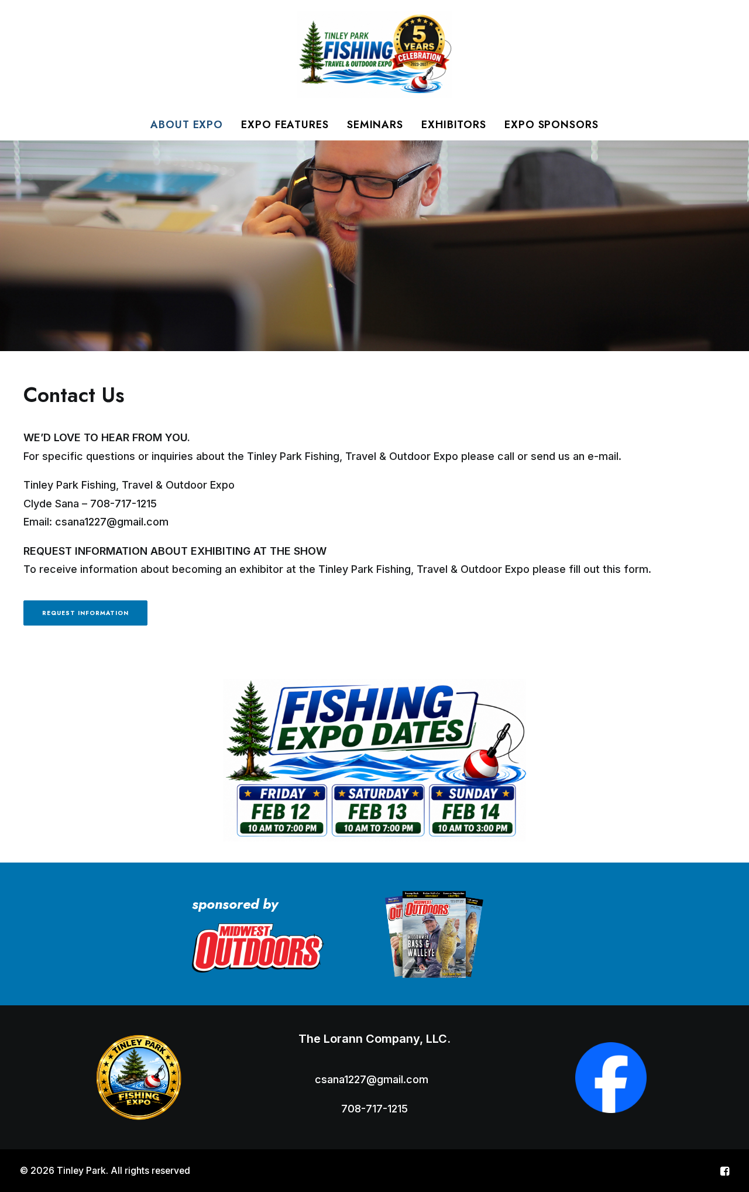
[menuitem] (190, 124)
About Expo (186, 124)
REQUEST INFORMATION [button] (85, 613)
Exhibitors (453, 124)
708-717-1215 (123, 503)
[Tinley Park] (374, 54)
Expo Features (285, 124)
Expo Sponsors (551, 124)
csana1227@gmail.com (112, 522)
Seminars (375, 124)
